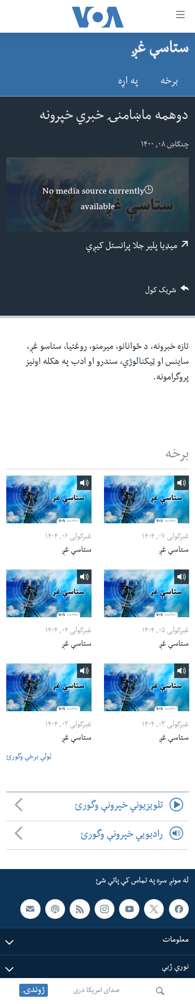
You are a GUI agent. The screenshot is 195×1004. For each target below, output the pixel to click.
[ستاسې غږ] (146, 499)
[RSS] (79, 909)
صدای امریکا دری (96, 991)
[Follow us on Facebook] (179, 909)
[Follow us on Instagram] (104, 909)
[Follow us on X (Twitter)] (154, 909)
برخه (169, 82)
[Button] (167, 293)
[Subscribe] (30, 909)
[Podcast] (55, 909)
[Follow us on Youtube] (129, 909)
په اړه (128, 82)
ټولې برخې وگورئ (28, 757)
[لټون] (160, 991)
